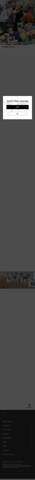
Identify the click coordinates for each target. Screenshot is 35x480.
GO (17, 114)
